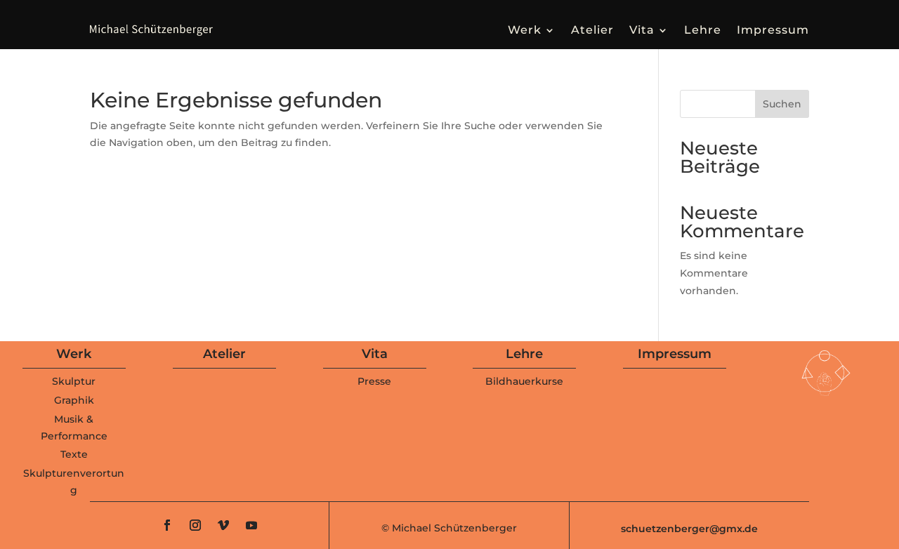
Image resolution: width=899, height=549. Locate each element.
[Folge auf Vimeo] (223, 525)
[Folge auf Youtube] (251, 525)
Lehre (702, 30)
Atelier (592, 30)
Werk (525, 30)
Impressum (773, 30)
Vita (642, 30)
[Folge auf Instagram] (195, 525)
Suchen (782, 104)
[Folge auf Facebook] (167, 525)
